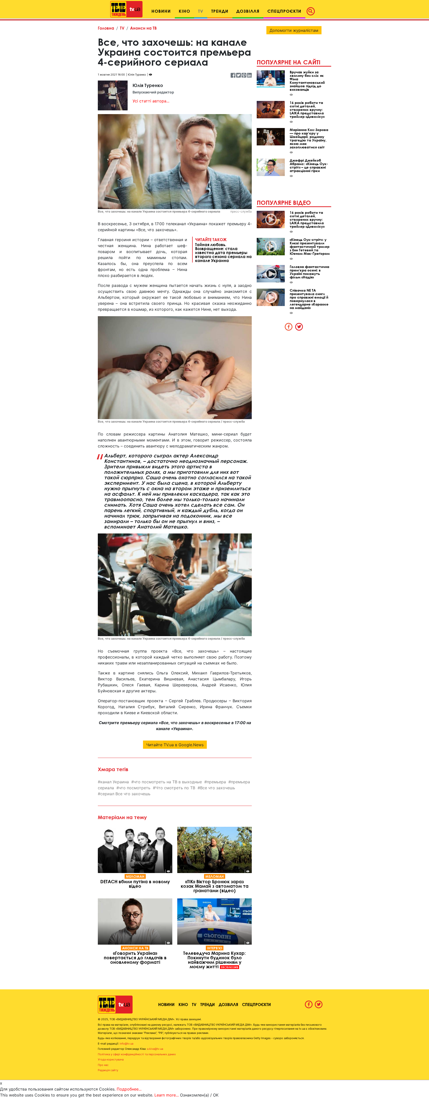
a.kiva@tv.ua (155, 1049)
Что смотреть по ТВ (175, 787)
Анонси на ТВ (143, 28)
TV (122, 28)
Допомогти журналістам (294, 30)
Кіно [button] (184, 11)
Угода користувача (111, 1059)
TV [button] (200, 11)
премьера (216, 781)
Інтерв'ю (214, 948)
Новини (166, 1004)
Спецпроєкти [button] (284, 11)
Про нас (103, 1065)
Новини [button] (161, 11)
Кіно (183, 1004)
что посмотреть (134, 787)
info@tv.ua (126, 1043)
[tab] (289, 326)
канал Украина (114, 781)
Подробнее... (129, 1089)
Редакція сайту (108, 1070)
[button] (312, 11)
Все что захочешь (217, 787)
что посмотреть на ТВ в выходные (168, 781)
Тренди (207, 1004)
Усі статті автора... (151, 100)
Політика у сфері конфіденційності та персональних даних (137, 1054)
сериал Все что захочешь (125, 793)
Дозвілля (228, 1004)
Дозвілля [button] (247, 11)
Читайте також (223, 250)
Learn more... (166, 1095)
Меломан (135, 876)
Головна (106, 28)
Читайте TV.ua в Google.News (175, 744)
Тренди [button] (219, 11)
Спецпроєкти (256, 1004)
